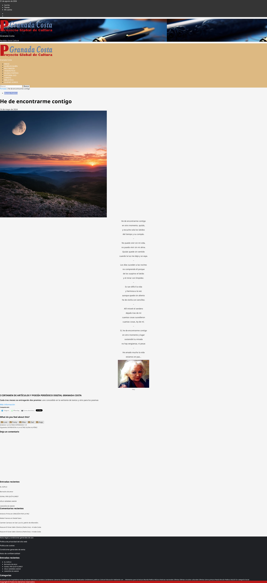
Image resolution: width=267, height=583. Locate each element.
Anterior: (13, 425)
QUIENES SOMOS (11, 82)
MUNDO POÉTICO (11, 73)
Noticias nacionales (167, 580)
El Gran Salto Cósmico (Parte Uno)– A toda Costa (23, 527)
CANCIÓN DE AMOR (7, 506)
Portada (3, 89)
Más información (7, 404)
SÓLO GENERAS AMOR (8, 501)
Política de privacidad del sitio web (13, 541)
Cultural (102, 580)
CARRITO (7, 78)
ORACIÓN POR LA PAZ (21, 514)
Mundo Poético (11, 93)
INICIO (6, 64)
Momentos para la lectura (134, 580)
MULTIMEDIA (9, 68)
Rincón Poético (225, 580)
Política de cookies (7, 545)
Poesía (217, 580)
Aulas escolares (25, 580)
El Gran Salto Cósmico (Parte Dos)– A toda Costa (23, 532)
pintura (212, 580)
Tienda (6, 7)
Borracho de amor (6, 492)
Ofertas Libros (204, 580)
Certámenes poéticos (92, 580)
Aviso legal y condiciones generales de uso (16, 538)
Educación (109, 580)
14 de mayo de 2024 (9, 109)
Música (157, 580)
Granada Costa (7, 36)
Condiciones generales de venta (12, 549)
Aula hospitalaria (13, 580)
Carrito (7, 5)
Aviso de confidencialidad (10, 553)
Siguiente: (18, 427)
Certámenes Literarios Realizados (72, 580)
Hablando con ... (119, 580)
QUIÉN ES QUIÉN (11, 66)
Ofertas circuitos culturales (189, 580)
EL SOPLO (3, 487)
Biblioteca (34, 580)
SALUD (232, 580)
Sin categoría (240, 580)
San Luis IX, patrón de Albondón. (26, 523)
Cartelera (41, 580)
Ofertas (176, 580)
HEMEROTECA (9, 71)
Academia (3, 580)
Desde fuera (17, 518)
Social (247, 580)
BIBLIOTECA (8, 80)
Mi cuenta (8, 10)
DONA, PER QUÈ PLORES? (9, 496)
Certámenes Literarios (52, 580)
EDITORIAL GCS (10, 75)
